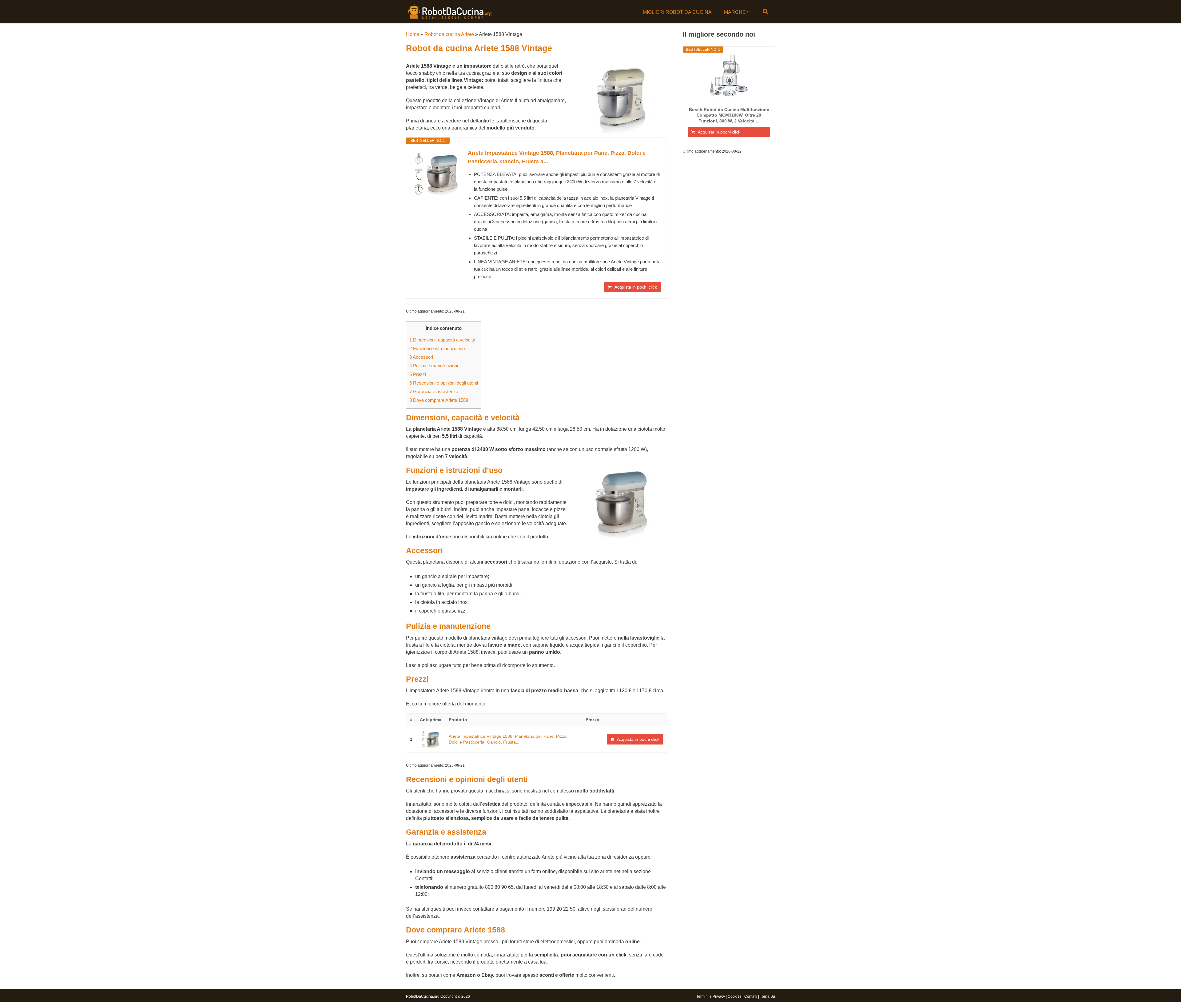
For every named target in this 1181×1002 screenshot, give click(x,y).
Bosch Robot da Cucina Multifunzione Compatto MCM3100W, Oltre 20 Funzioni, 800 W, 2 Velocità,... (729, 115)
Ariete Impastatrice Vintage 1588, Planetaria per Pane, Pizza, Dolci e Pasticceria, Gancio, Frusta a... (557, 157)
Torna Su (767, 996)
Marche (735, 12)
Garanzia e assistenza (433, 391)
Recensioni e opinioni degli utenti (443, 382)
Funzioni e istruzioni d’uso (437, 348)
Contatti (750, 996)
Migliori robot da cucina (677, 12)
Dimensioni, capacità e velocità (442, 339)
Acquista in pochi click (635, 287)
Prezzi (417, 374)
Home (412, 34)
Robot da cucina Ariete (449, 34)
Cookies (735, 996)
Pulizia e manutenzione (434, 365)
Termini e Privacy (710, 996)
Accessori (421, 357)
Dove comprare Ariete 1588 (438, 400)
